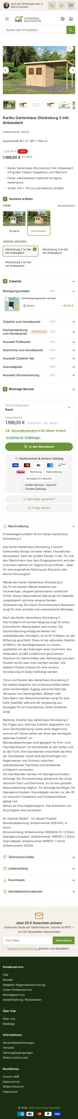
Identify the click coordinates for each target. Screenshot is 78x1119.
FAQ (5, 975)
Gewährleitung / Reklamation (22, 999)
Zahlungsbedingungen (18, 1052)
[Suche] (71, 30)
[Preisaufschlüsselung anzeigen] (69, 407)
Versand (8, 1047)
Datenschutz (11, 1081)
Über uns (9, 1018)
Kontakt (8, 979)
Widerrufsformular (15, 1057)
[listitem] (52, 5)
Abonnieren (64, 940)
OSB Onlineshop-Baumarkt (44, 1107)
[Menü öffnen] (7, 19)
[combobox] (39, 30)
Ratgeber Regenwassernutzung (24, 985)
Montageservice (14, 995)
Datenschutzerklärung (22, 948)
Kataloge (9, 1024)
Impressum (10, 1091)
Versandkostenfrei (24, 430)
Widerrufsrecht (13, 1086)
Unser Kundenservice (17, 989)
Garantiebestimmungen (18, 1043)
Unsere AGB (11, 1076)
